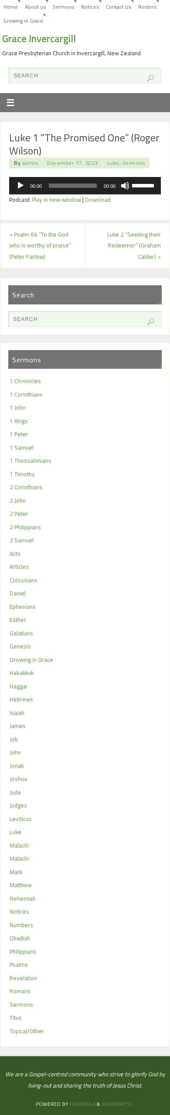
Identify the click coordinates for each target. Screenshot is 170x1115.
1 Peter (19, 434)
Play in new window (56, 199)
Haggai (18, 686)
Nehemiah (23, 898)
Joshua (18, 778)
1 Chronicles (25, 381)
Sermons (63, 7)
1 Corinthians (26, 394)
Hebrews (21, 699)
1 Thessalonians (30, 460)
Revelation (23, 978)
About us (35, 7)
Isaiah (17, 712)
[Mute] (125, 185)
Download (98, 199)
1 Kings (19, 421)
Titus (16, 1017)
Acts (15, 553)
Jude (15, 792)
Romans (20, 991)
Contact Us (118, 7)
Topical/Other (27, 1031)
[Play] (20, 185)
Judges (18, 805)
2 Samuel (22, 540)
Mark (16, 872)
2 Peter (19, 513)
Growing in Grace (23, 21)
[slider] (144, 185)
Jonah (17, 765)
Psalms (19, 964)
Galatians (21, 633)
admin (30, 163)
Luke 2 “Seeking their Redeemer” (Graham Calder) (134, 245)
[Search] (150, 78)
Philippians (23, 951)
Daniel (18, 593)
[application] (85, 185)
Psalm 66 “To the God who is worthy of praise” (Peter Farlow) (40, 245)
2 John (18, 500)
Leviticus (21, 819)
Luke (113, 163)
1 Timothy (22, 474)
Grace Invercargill (39, 39)
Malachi (19, 845)
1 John (18, 407)
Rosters (147, 7)
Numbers (21, 925)
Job (14, 739)
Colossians (23, 580)
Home (10, 7)
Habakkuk (22, 672)
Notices (90, 7)
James (18, 725)
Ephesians (23, 606)
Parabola (82, 1104)
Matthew (21, 885)
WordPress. (118, 1104)
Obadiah (20, 938)
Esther (18, 619)
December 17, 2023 (72, 163)
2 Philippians (25, 527)
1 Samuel (22, 447)
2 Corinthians (26, 487)
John (15, 752)
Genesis (20, 646)
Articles (19, 566)
